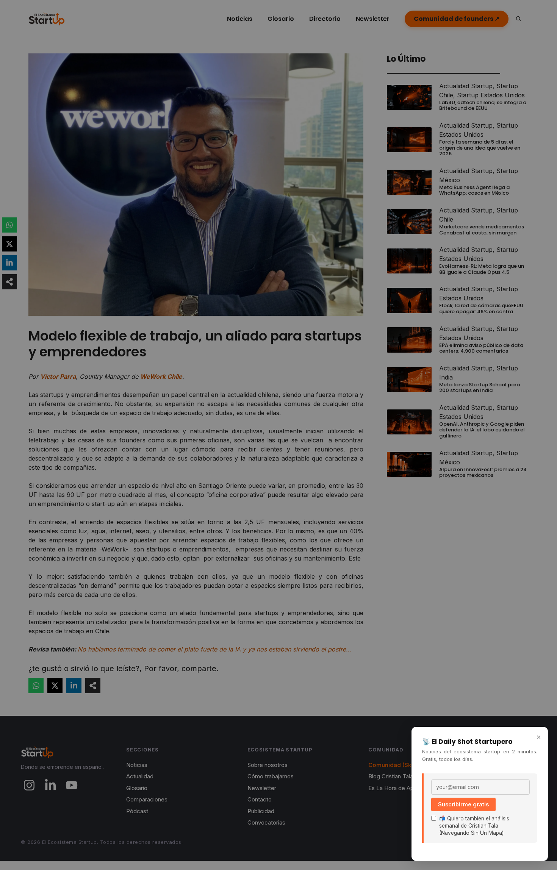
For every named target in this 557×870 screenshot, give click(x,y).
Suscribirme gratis (463, 804)
